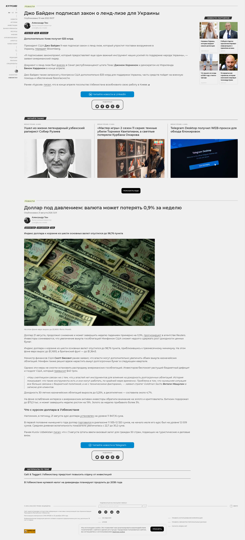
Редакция (13, 57)
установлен (87, 416)
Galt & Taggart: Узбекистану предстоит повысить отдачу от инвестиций (68, 474)
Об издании (106, 518)
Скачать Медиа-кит (179, 526)
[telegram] (111, 512)
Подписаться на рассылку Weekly (113, 503)
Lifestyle (13, 41)
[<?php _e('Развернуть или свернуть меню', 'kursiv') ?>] (16, 71)
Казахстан (13, 75)
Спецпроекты (12, 64)
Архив (104, 522)
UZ (13, 13)
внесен (61, 65)
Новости (14, 19)
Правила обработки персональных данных (189, 522)
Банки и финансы (10, 28)
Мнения (14, 34)
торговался (85, 422)
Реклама (13, 60)
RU (9, 13)
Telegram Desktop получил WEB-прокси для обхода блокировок (204, 129)
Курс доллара (42, 228)
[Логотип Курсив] (11, 6)
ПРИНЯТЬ (157, 529)
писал (47, 84)
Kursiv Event (12, 44)
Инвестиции (12, 25)
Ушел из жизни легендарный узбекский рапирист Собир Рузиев (54, 129)
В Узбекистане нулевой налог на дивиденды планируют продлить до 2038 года (73, 482)
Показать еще (131, 191)
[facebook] (99, 512)
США (36, 33)
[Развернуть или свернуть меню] (16, 51)
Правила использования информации (187, 518)
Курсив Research (10, 37)
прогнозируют (152, 335)
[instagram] (105, 512)
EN (16, 13)
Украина (44, 33)
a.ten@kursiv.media (39, 28)
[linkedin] (117, 512)
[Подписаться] (144, 506)
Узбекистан (12, 78)
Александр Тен (40, 23)
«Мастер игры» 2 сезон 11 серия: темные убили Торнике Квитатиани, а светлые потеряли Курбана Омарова (127, 131)
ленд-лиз (29, 33)
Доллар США (30, 228)
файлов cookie (118, 532)
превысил (60, 371)
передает (40, 48)
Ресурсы (14, 31)
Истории (14, 22)
